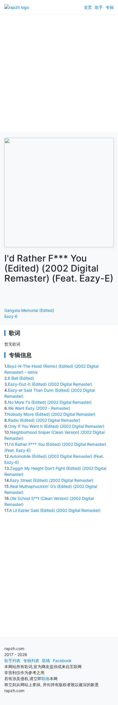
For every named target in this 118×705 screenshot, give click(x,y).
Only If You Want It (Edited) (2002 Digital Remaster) (56, 426)
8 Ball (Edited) (21, 378)
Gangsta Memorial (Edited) (29, 310)
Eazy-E (10, 316)
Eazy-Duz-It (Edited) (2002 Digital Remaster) (50, 384)
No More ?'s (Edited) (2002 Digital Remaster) (50, 402)
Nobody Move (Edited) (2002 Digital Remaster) (51, 414)
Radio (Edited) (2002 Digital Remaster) (44, 420)
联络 (46, 660)
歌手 (99, 7)
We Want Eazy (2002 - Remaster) (39, 408)
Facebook (62, 660)
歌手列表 (12, 660)
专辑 (110, 7)
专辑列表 (31, 660)
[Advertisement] (59, 73)
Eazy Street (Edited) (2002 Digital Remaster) (51, 480)
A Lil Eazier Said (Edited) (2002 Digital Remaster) (55, 510)
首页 (88, 7)
